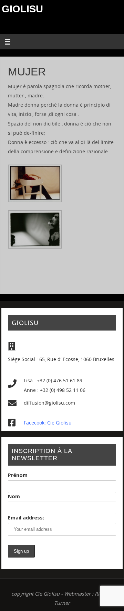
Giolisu (22, 8)
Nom (14, 496)
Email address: (26, 517)
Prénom (18, 475)
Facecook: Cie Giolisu (48, 422)
